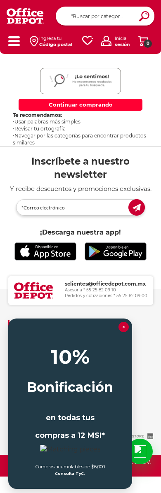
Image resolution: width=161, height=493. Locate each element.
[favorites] (87, 41)
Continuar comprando (81, 104)
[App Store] (45, 251)
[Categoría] (14, 41)
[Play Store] (116, 251)
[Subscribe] (136, 207)
